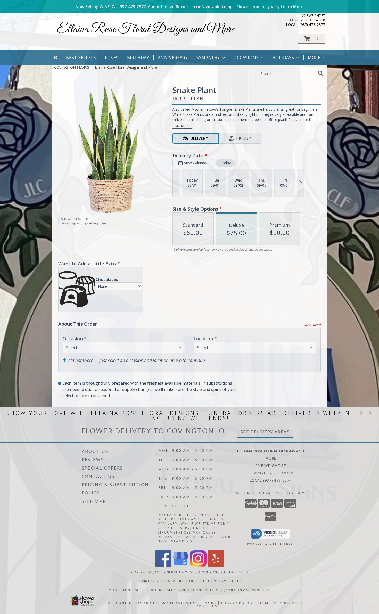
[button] (311, 39)
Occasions (246, 57)
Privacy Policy (237, 602)
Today (225, 162)
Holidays (283, 57)
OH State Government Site (216, 580)
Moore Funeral (125, 589)
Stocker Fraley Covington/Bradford (183, 589)
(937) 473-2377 (312, 24)
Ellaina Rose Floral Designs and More (145, 29)
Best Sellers (81, 57)
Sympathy (208, 57)
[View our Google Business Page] (180, 565)
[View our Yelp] (216, 565)
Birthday (138, 57)
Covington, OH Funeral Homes (161, 571)
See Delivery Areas (265, 432)
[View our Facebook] (163, 565)
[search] (320, 73)
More (314, 57)
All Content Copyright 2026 (138, 602)
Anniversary (173, 57)
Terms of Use (205, 606)
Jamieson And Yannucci (247, 589)
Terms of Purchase (279, 602)
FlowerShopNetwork (193, 602)
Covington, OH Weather (160, 580)
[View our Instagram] (198, 565)
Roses (112, 57)
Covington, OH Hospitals (222, 571)
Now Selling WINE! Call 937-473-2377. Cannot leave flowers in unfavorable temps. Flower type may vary (189, 7)
